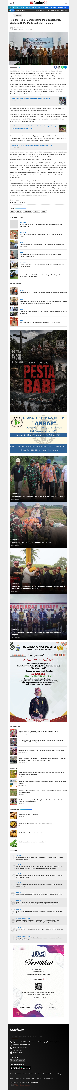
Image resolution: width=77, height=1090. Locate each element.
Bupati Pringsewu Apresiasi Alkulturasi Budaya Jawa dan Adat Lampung (36, 633)
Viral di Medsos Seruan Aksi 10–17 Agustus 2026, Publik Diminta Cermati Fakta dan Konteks (39, 858)
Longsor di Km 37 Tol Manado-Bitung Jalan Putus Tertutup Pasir (31, 145)
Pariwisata (62, 7)
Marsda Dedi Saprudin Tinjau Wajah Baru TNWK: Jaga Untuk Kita (37, 496)
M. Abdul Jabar (18, 27)
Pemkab (36, 211)
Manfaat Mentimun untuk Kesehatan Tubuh (32, 842)
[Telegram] (65, 67)
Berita (15, 7)
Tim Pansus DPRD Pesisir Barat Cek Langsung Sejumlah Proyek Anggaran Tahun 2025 (43, 312)
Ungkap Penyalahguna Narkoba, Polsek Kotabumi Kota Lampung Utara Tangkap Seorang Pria (39, 939)
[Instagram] (17, 1060)
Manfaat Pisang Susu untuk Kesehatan (30, 833)
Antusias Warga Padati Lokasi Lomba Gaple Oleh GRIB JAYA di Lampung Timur (39, 930)
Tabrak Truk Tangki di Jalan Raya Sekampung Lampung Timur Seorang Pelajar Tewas (39, 885)
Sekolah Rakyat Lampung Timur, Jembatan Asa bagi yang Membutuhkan (41, 750)
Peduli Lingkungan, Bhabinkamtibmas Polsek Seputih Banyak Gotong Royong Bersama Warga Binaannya (33, 127)
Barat (12, 211)
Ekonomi (45, 7)
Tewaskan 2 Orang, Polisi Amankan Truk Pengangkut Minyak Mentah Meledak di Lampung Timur (42, 275)
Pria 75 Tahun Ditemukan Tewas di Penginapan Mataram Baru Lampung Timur (39, 912)
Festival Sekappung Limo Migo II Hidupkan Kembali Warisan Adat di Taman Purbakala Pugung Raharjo (38, 587)
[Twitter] (58, 67)
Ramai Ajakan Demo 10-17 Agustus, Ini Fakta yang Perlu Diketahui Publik (39, 894)
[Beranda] (10, 7)
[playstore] (25, 1069)
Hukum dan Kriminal (33, 7)
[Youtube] (20, 1060)
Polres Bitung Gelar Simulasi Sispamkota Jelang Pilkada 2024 (30, 98)
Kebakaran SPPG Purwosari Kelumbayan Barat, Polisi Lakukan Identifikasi (43, 292)
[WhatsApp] (62, 67)
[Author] (11, 28)
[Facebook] (55, 67)
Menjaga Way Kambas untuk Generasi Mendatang (31, 542)
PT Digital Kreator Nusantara (22, 1085)
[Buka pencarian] (11, 2)
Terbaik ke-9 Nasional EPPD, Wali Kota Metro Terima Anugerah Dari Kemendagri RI (41, 225)
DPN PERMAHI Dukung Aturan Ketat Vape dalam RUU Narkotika (40, 322)
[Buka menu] (65, 3)
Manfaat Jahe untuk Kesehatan (28, 814)
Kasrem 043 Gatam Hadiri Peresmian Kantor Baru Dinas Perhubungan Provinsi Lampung (42, 265)
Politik (22, 7)
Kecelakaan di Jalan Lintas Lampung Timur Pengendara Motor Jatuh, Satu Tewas (42, 245)
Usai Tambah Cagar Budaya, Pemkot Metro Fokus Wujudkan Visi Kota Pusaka (42, 235)
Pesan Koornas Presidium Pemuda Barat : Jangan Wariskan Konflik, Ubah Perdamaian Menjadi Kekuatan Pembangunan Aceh (43, 302)
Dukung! (19, 211)
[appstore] (15, 1069)
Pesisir (44, 211)
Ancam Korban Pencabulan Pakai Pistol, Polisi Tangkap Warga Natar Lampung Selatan (35, 10)
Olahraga (53, 7)
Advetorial (18, 15)
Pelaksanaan (27, 211)
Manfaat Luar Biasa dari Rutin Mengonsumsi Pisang (35, 823)
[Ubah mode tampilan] (13, 2)
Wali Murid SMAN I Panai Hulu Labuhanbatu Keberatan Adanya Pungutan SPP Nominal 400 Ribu (39, 876)
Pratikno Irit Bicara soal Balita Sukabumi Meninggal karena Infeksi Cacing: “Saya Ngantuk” (41, 255)
